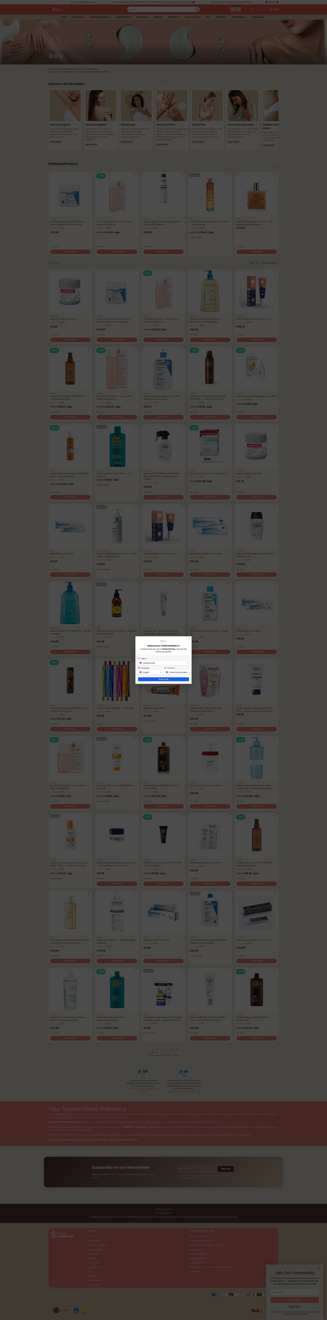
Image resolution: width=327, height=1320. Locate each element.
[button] (163, 663)
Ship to (144, 659)
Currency (171, 668)
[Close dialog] (189, 638)
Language (145, 668)
